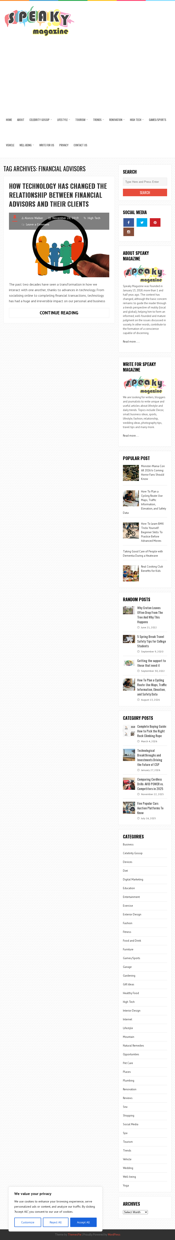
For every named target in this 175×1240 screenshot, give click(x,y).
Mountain (128, 1037)
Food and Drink (132, 940)
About (20, 120)
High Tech (135, 120)
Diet (125, 871)
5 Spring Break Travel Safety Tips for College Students (151, 641)
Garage (127, 967)
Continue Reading (73, 314)
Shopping (128, 1115)
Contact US (80, 145)
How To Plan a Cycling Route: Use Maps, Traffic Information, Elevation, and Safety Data (152, 687)
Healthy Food (131, 993)
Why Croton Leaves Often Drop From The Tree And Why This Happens (150, 614)
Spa (125, 1133)
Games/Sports (157, 120)
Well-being (25, 145)
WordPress (114, 1234)
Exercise (128, 905)
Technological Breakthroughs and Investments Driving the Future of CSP (149, 757)
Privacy (64, 145)
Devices (127, 862)
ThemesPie (74, 1234)
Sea (125, 1107)
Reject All (56, 1222)
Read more (129, 341)
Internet (127, 1019)
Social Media (130, 1124)
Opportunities (131, 1054)
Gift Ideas (128, 984)
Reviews (128, 1098)
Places (127, 1072)
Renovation (115, 120)
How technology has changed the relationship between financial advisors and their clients (58, 195)
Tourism (80, 120)
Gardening (129, 975)
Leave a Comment (37, 224)
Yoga (126, 1185)
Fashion (127, 923)
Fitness (127, 932)
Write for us (46, 145)
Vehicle (10, 145)
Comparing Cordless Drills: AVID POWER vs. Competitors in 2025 (150, 784)
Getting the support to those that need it (151, 663)
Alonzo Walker (34, 218)
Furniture (128, 949)
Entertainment (131, 897)
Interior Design (131, 1010)
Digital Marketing (133, 879)
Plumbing (128, 1080)
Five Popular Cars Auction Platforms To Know (150, 808)
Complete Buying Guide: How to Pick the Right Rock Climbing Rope (152, 731)
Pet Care (128, 1063)
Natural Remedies (133, 1045)
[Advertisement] (88, 75)
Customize (27, 1222)
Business (128, 844)
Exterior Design (132, 914)
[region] (55, 1209)
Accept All (83, 1222)
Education (129, 888)
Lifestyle (62, 120)
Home (9, 120)
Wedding (128, 1168)
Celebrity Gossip (39, 120)
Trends (97, 120)
